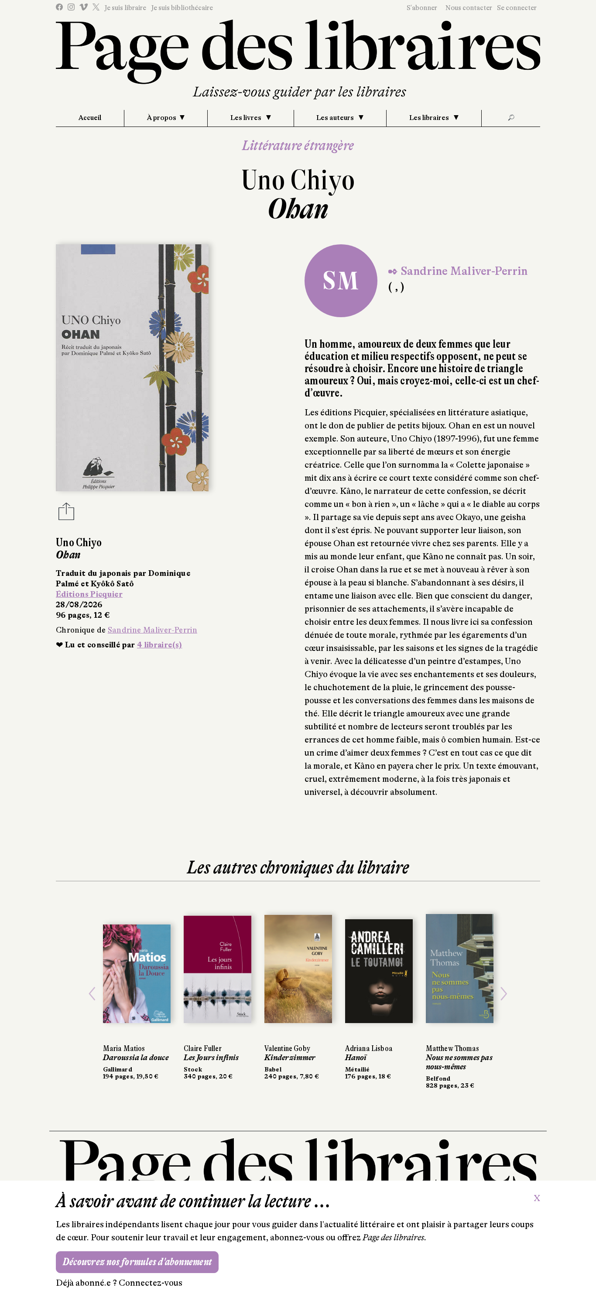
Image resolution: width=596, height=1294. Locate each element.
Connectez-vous (150, 1283)
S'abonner (422, 8)
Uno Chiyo (298, 180)
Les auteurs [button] (335, 118)
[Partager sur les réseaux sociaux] (66, 514)
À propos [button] (161, 118)
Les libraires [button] (429, 118)
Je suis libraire (125, 8)
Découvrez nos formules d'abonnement (137, 1262)
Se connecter (517, 8)
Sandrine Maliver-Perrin (152, 630)
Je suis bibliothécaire (182, 8)
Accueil (90, 118)
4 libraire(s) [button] (159, 644)
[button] (92, 994)
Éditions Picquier (89, 594)
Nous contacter (468, 8)
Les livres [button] (246, 118)
